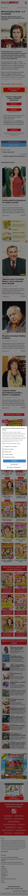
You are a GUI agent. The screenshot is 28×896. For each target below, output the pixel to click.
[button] (14, 443)
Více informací (16, 441)
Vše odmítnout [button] (14, 464)
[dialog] (14, 448)
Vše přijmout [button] (14, 460)
